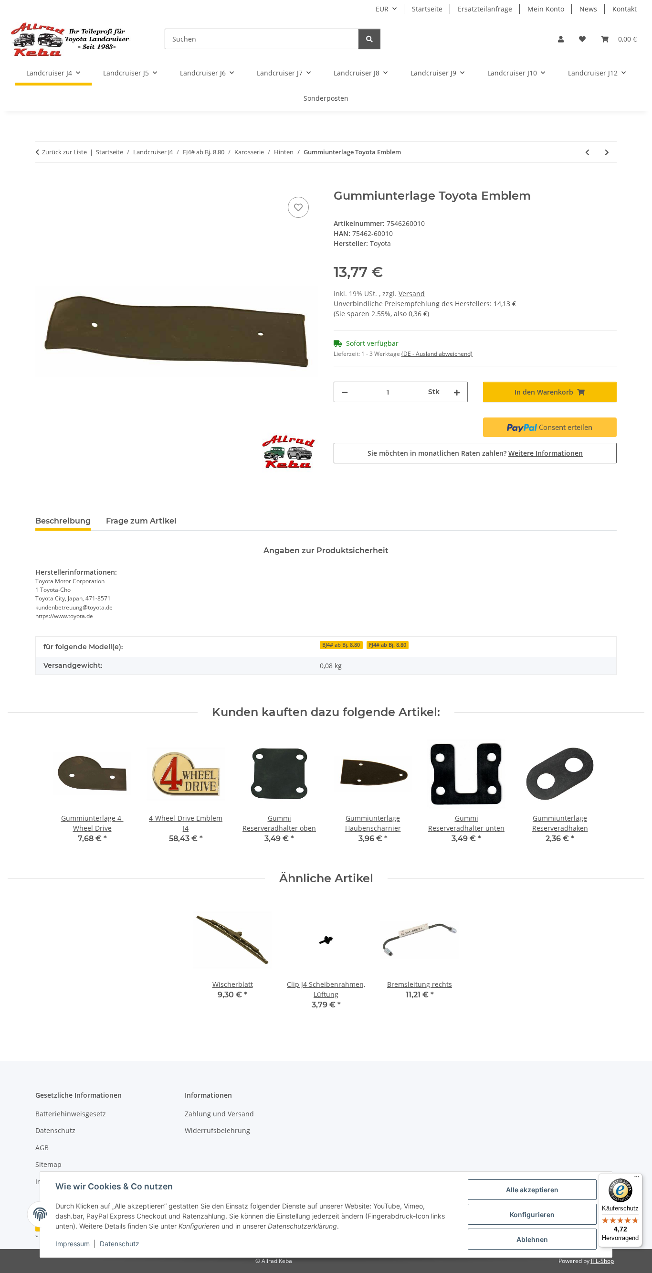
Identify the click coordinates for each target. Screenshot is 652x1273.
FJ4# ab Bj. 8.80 (387, 645)
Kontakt (624, 8)
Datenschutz (119, 1244)
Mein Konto (545, 8)
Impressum (72, 1244)
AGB (42, 1147)
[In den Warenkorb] (43, 184)
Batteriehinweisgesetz (70, 1113)
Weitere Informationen (545, 453)
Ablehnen (532, 1239)
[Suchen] (369, 39)
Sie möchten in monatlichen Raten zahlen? (475, 453)
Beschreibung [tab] (63, 520)
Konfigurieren (532, 1214)
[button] (560, 38)
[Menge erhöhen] (456, 392)
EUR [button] (382, 8)
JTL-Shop (602, 1261)
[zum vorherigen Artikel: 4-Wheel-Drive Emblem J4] (587, 152)
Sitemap (48, 1164)
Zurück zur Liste (64, 152)
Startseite (427, 8)
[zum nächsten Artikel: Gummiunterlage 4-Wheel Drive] (607, 152)
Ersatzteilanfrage (485, 8)
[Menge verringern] (344, 392)
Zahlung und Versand (219, 1113)
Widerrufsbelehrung (217, 1130)
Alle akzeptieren (532, 1190)
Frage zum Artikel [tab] (141, 520)
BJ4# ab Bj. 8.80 (341, 645)
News (588, 8)
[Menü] (636, 1179)
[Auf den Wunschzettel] (298, 207)
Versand (412, 293)
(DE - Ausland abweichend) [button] (437, 354)
